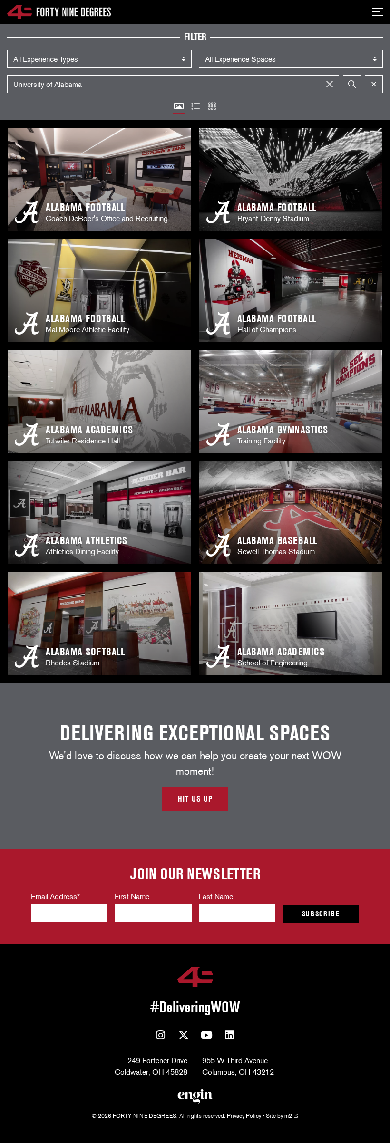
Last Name (216, 896)
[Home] (59, 12)
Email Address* (55, 896)
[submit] (352, 84)
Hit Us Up (195, 799)
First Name (132, 896)
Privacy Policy (244, 1115)
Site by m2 (279, 1115)
